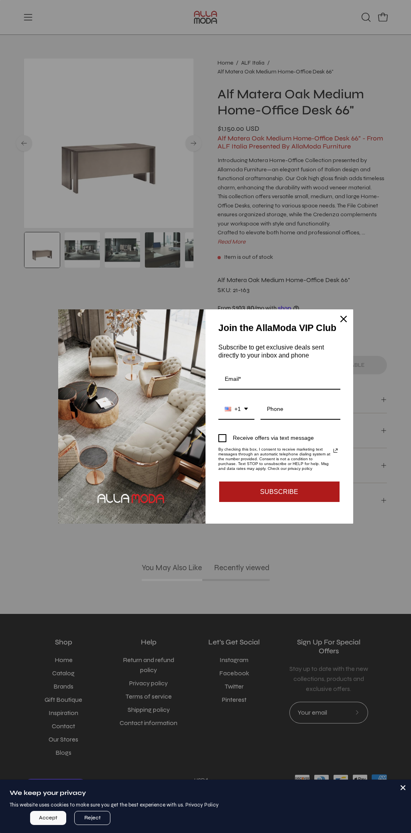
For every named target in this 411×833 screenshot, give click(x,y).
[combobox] (236, 409)
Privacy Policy (202, 805)
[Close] (403, 788)
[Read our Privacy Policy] (335, 450)
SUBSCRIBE (279, 491)
